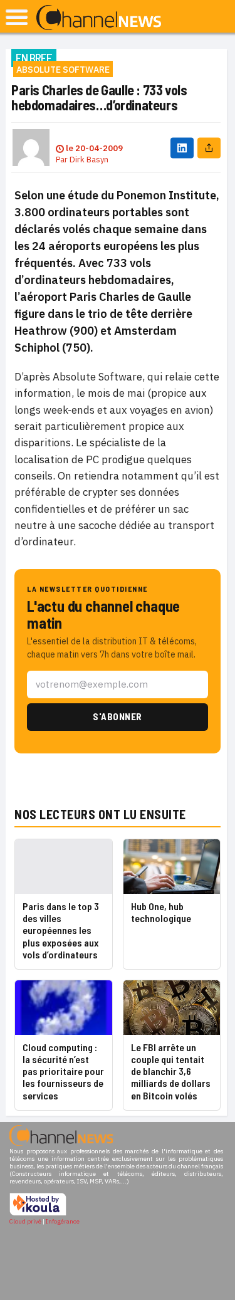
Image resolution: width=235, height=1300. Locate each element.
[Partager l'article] (209, 147)
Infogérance (63, 1221)
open (17, 17)
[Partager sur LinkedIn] (182, 147)
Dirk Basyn (89, 159)
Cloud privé (25, 1221)
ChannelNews (98, 18)
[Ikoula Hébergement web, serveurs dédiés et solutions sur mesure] (37, 1214)
